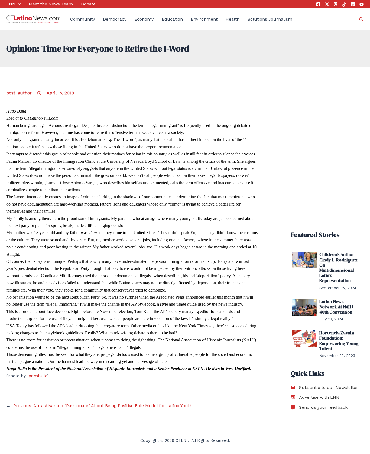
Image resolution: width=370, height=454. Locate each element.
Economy (144, 19)
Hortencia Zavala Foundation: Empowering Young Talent (339, 340)
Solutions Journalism (270, 19)
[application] (18, 4)
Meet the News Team (51, 4)
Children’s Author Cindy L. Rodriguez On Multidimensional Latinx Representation (338, 267)
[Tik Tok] (344, 4)
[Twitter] (327, 4)
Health (232, 19)
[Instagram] (335, 4)
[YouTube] (361, 4)
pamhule (37, 375)
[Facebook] (318, 4)
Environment (204, 19)
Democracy (114, 19)
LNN (10, 4)
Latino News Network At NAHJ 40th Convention (336, 307)
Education (172, 19)
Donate (88, 4)
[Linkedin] (353, 4)
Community (82, 19)
